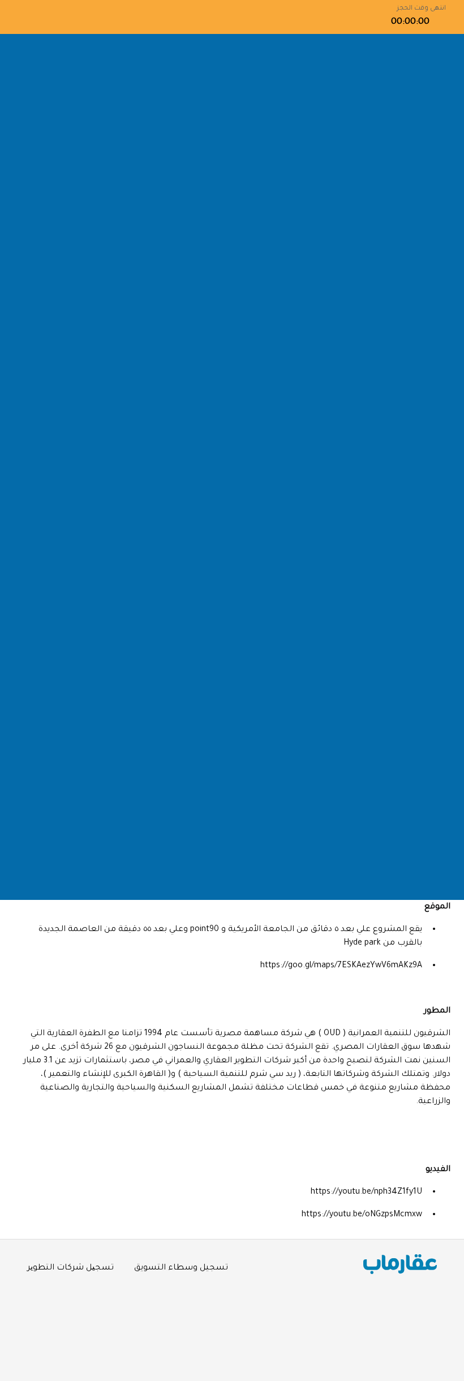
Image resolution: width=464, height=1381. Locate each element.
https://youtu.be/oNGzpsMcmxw (362, 1215)
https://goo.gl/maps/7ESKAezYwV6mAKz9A (341, 966)
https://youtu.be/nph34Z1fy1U (366, 1192)
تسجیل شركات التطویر (70, 1268)
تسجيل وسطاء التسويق (181, 1268)
